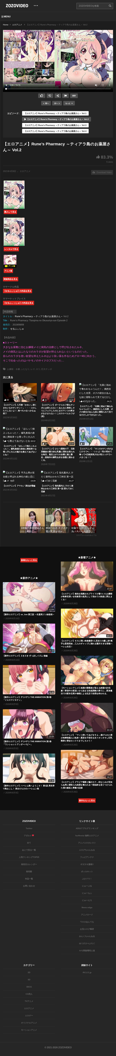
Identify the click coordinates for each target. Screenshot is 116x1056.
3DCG (29, 987)
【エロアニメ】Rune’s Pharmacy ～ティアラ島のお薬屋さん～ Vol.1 (55, 113)
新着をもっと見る (29, 560)
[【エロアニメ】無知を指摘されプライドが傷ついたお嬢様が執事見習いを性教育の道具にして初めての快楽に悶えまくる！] (87, 576)
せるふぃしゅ (17, 329)
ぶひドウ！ (87, 879)
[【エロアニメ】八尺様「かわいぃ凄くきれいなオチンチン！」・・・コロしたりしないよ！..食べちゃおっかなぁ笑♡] (20, 392)
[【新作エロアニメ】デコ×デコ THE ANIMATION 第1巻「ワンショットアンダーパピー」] (29, 724)
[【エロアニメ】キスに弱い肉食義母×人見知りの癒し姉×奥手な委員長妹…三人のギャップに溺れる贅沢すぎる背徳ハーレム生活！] (87, 623)
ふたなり (25, 369)
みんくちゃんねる (87, 936)
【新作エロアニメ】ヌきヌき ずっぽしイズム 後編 (25, 656)
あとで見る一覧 (29, 850)
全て (29, 843)
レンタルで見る (11, 249)
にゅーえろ (87, 900)
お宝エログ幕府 (87, 929)
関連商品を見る (11, 279)
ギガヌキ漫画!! (87, 864)
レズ (33, 369)
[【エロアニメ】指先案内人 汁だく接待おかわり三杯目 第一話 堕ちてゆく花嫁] (58, 477)
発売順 (29, 871)
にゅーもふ (87, 893)
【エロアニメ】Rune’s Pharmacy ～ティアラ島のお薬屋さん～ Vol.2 (57, 119)
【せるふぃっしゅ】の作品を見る (18, 303)
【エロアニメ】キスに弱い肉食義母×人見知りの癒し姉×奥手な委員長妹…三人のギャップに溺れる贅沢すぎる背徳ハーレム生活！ (87, 644)
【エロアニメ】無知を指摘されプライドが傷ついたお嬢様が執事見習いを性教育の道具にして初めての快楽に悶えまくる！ (86, 597)
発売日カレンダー (29, 864)
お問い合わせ (29, 886)
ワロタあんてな (87, 922)
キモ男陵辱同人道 (87, 950)
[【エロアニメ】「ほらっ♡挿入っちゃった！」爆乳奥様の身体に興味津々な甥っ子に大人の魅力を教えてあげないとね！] (20, 435)
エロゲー (29, 1015)
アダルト (28, 835)
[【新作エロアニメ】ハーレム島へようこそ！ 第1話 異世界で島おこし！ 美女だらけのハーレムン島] (29, 768)
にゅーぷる (87, 886)
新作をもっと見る (87, 800)
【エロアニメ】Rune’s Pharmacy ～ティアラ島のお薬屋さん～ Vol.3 (55, 125)
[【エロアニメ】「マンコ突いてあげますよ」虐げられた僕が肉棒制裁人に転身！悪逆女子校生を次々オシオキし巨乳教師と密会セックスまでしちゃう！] (87, 717)
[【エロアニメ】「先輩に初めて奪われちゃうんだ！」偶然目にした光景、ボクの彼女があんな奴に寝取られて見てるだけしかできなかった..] (96, 393)
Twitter (29, 828)
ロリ (38, 369)
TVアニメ (29, 1001)
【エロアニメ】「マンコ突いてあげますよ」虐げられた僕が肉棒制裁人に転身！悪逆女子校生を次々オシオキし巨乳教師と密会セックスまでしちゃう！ (86, 738)
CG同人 (29, 994)
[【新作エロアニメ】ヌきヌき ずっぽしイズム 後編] (29, 638)
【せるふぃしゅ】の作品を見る (17, 291)
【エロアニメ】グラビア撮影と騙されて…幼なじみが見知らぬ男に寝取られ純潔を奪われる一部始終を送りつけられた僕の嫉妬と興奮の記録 (86, 785)
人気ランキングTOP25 (29, 857)
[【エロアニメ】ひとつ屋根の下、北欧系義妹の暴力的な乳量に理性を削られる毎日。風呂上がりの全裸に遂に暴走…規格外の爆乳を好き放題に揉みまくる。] (58, 436)
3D (29, 979)
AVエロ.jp (87, 972)
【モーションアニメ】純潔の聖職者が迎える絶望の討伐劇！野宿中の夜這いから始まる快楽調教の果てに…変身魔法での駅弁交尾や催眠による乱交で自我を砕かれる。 (86, 691)
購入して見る (10, 212)
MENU (7, 16)
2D (29, 972)
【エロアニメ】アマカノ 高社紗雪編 (19, 486)
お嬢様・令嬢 (13, 369)
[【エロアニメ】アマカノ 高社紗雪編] (20, 477)
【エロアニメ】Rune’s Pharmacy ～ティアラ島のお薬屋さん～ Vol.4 (55, 131)
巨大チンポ (46, 369)
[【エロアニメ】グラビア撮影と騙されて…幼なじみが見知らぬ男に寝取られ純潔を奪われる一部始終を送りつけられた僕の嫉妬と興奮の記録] (87, 764)
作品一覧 (29, 879)
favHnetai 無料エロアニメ (87, 835)
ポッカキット (87, 871)
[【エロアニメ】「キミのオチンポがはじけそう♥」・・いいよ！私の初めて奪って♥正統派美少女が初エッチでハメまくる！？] (96, 436)
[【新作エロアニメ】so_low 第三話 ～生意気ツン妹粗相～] (29, 596)
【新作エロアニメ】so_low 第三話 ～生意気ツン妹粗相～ (28, 614)
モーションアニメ (29, 1030)
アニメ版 (8, 271)
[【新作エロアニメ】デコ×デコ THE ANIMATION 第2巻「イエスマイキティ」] (29, 679)
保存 (74, 96)
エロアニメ (25, 171)
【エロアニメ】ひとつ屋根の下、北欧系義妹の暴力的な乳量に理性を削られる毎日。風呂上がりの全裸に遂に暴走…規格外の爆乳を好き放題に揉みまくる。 (58, 454)
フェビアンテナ (87, 857)
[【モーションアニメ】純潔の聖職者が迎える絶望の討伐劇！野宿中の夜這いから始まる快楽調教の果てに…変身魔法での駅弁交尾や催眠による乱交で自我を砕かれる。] (87, 670)
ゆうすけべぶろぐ (87, 943)
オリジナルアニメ (29, 1023)
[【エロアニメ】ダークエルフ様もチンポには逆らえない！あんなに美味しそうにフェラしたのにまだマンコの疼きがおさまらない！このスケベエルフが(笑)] (58, 392)
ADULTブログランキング (87, 828)
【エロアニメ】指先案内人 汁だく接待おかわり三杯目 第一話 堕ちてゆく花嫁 (57, 489)
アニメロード (87, 914)
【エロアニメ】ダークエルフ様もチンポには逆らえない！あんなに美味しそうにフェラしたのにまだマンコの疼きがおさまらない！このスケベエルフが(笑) (58, 410)
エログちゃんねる (87, 850)
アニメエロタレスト (87, 843)
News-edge (87, 907)
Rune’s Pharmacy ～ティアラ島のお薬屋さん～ (39, 316)
